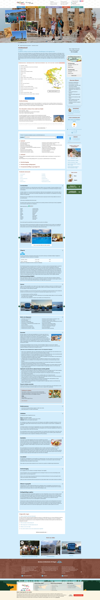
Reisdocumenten (23, 181)
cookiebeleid (57, 597)
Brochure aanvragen (64, 1)
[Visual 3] (50, 41)
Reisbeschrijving (22, 62)
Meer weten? (70, 583)
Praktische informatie (40, 62)
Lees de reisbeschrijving (41, 127)
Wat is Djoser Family (64, 4)
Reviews (57, 62)
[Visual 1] (47, 41)
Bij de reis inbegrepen (23, 178)
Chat (27, 588)
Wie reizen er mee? (38, 586)
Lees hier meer (48, 280)
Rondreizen (52, 1)
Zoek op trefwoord (55, 585)
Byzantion (34, 213)
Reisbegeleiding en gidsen (46, 181)
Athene (33, 115)
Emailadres (22, 137)
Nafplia (33, 214)
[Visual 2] (48, 41)
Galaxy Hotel (34, 212)
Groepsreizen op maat (53, 4)
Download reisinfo (29, 98)
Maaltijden (43, 175)
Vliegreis (21, 175)
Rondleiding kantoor (38, 587)
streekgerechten (23, 450)
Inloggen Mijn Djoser (75, 1)
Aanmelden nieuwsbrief (72, 587)
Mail (25, 588)
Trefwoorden (54, 587)
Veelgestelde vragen (55, 586)
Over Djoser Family (39, 583)
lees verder (23, 572)
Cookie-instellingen (71, 595)
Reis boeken (61, 62)
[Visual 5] (53, 41)
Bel (23, 588)
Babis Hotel (34, 216)
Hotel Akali (34, 219)
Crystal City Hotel (35, 208)
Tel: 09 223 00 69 (74, 2)
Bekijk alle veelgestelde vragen (41, 532)
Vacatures (36, 590)
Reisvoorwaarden (54, 590)
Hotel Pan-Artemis (35, 209)
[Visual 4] (51, 41)
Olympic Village (35, 210)
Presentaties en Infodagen (72, 586)
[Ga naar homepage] (25, 3)
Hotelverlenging (44, 178)
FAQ (46, 62)
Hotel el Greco (34, 217)
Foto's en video (51, 62)
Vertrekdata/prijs (31, 62)
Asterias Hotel (34, 215)
